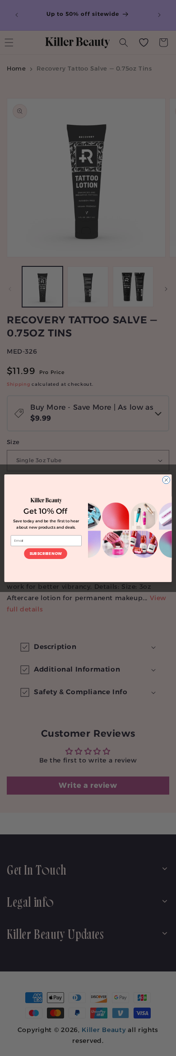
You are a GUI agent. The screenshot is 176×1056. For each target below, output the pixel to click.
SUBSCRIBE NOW (45, 553)
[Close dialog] (166, 479)
